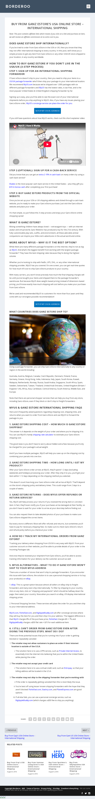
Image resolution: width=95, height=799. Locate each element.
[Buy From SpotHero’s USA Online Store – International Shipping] (58, 754)
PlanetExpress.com (65, 689)
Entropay (68, 668)
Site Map (56, 788)
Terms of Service (33, 788)
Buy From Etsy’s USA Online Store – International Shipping (16, 765)
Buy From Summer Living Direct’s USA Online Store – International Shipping (36, 766)
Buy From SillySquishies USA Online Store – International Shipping (77, 766)
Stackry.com (47, 689)
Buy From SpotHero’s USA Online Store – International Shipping (58, 765)
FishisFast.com (35, 689)
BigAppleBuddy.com (24, 700)
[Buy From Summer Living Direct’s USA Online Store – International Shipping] (37, 754)
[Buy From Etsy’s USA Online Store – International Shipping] (16, 754)
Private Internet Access (69, 651)
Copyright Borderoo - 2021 (15, 788)
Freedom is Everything (69, 788)
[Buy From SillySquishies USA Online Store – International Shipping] (79, 754)
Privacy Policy (46, 788)
